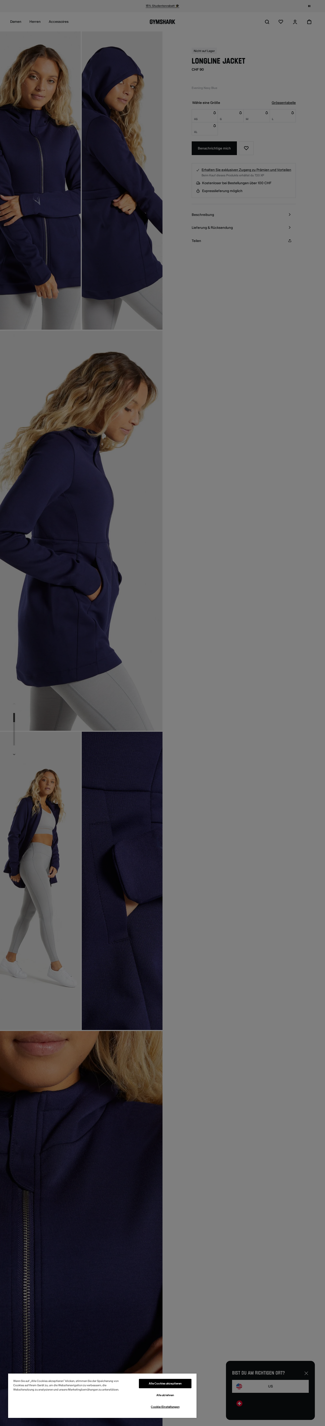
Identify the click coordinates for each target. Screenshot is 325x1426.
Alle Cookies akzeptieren (165, 1383)
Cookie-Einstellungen (165, 1407)
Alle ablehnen (165, 1395)
